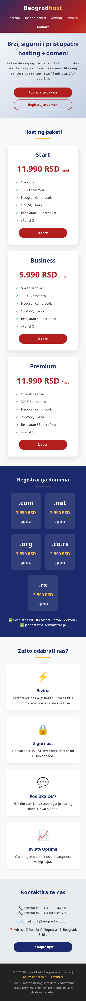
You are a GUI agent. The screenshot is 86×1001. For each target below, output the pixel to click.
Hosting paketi (35, 18)
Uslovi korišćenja (34, 977)
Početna (13, 18)
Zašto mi (72, 18)
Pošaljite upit (43, 947)
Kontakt (43, 27)
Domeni (56, 18)
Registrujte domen (43, 104)
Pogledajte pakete (43, 92)
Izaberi (43, 233)
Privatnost (56, 977)
